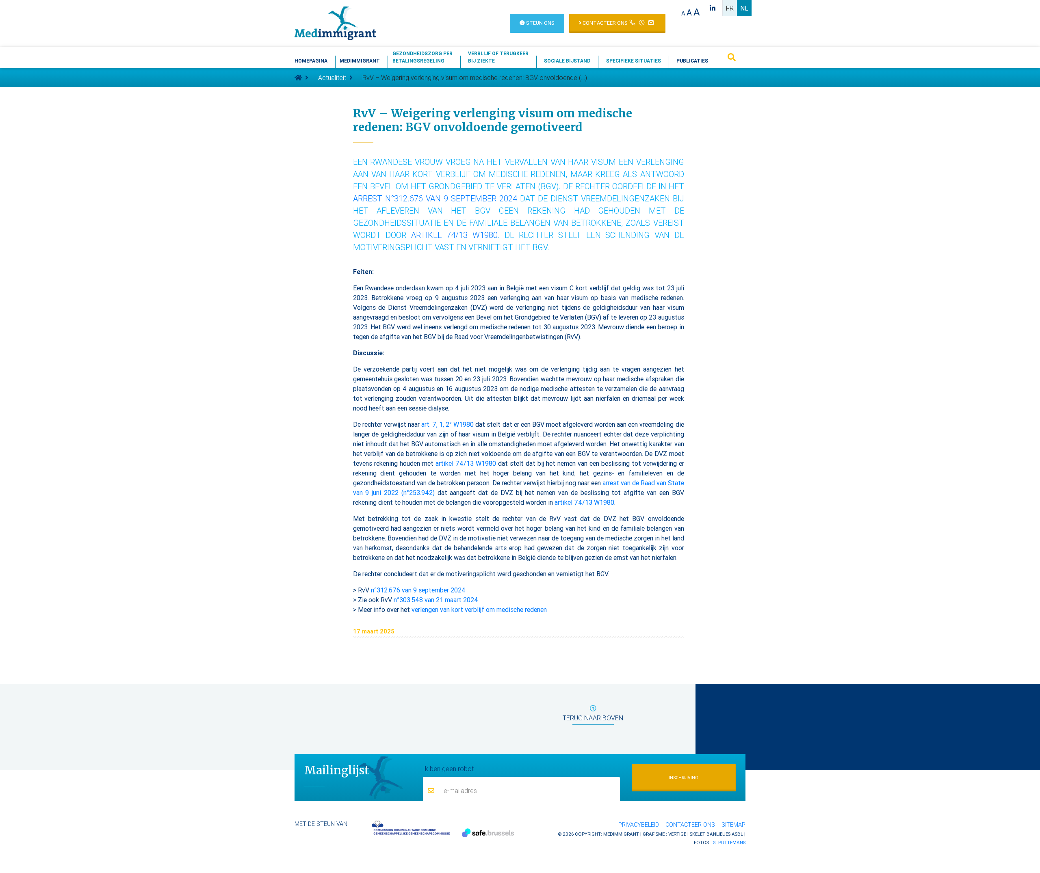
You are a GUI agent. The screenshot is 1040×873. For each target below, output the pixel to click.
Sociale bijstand (567, 61)
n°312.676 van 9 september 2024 (418, 590)
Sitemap (733, 824)
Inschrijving (683, 777)
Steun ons (540, 22)
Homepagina (311, 61)
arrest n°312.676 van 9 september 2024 (435, 198)
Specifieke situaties (633, 61)
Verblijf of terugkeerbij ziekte (498, 57)
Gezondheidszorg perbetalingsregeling (422, 57)
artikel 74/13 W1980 (454, 235)
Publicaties (692, 61)
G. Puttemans (729, 842)
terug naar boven (593, 718)
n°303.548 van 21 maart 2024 (436, 600)
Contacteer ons (604, 22)
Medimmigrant (360, 61)
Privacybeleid (638, 824)
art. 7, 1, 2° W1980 (447, 424)
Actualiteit (332, 77)
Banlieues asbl (724, 834)
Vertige (677, 834)
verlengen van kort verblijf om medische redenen (479, 609)
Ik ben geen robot (448, 769)
